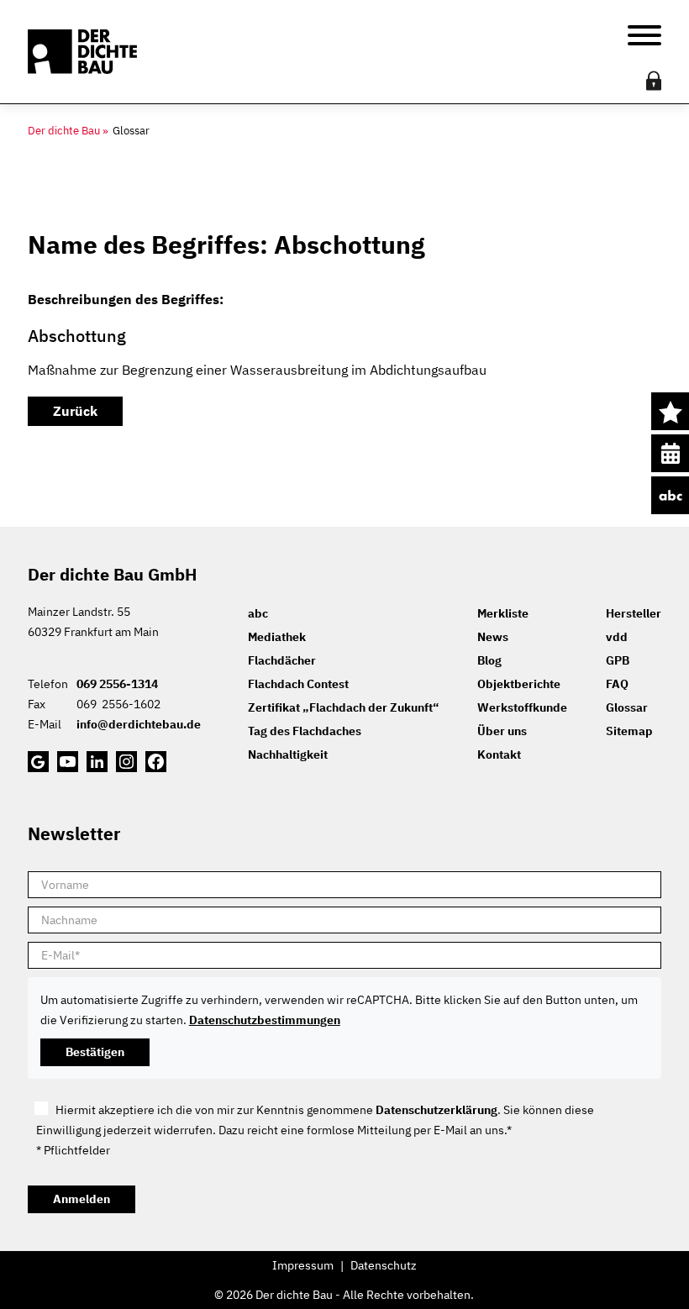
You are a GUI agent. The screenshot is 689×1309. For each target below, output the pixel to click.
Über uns (502, 731)
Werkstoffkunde (522, 707)
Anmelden (81, 1198)
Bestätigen (95, 1051)
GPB (617, 660)
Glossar (627, 707)
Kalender (670, 453)
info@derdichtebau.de (138, 724)
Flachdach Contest (298, 683)
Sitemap (629, 731)
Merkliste (670, 411)
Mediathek (277, 636)
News (492, 636)
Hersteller (633, 613)
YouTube (67, 761)
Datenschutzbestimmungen (264, 1020)
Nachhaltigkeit (288, 754)
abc (670, 495)
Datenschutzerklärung (436, 1109)
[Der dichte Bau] (82, 52)
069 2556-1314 (117, 683)
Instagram (126, 761)
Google (38, 761)
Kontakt (499, 754)
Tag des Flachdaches (304, 731)
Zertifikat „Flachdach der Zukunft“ (343, 707)
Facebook (155, 761)
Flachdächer (282, 660)
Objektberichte (518, 683)
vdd (617, 636)
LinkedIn (97, 761)
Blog (489, 660)
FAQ (617, 683)
